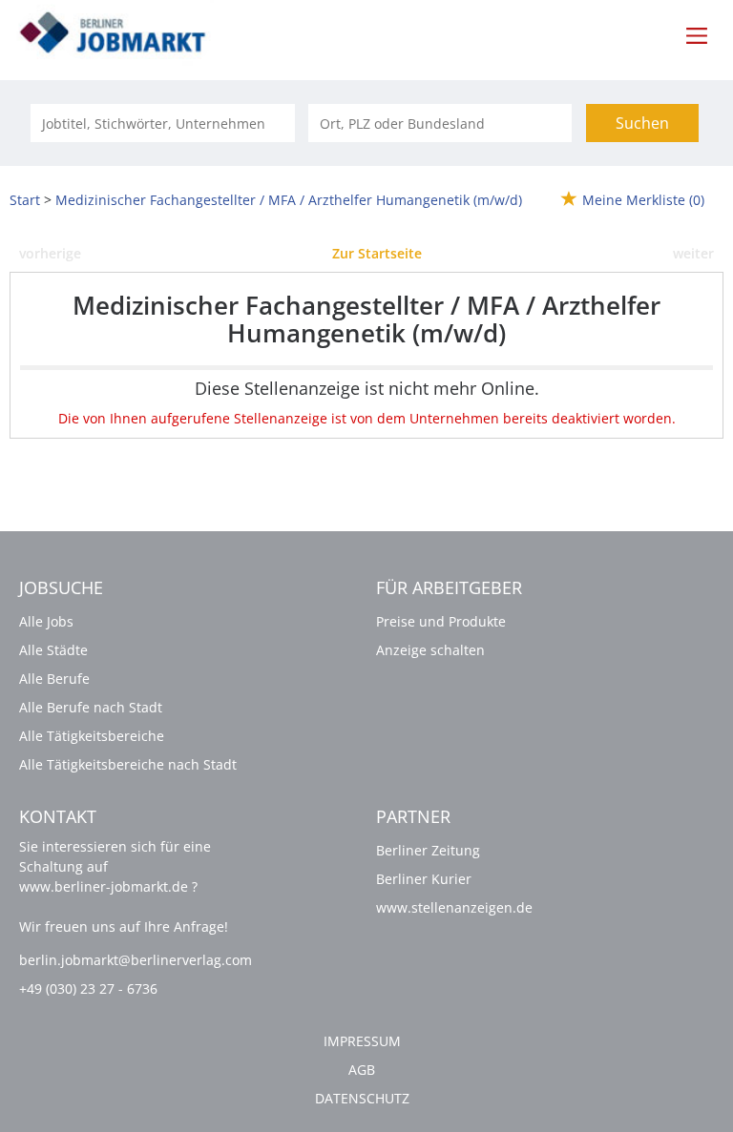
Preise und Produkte (441, 621)
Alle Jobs (46, 621)
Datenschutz (362, 1098)
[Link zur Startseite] (124, 34)
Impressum (362, 1041)
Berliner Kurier (423, 879)
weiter (693, 253)
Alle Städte (53, 650)
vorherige (50, 253)
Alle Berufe (54, 678)
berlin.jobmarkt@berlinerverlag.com (135, 960)
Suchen (642, 123)
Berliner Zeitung (428, 850)
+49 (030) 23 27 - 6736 (88, 988)
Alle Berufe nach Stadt (90, 707)
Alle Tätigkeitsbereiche (91, 736)
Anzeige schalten (430, 650)
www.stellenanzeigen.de (454, 907)
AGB (361, 1069)
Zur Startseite (377, 253)
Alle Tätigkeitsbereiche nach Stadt (128, 764)
